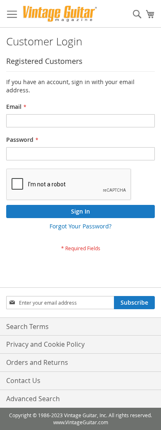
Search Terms (27, 326)
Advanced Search (33, 398)
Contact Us (23, 380)
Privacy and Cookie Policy (45, 344)
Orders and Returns (37, 362)
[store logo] (60, 14)
